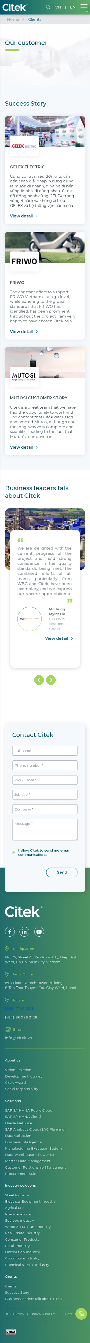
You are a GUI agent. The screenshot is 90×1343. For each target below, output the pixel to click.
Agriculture (14, 1208)
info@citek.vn (18, 1038)
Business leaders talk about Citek (33, 1299)
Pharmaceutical (18, 1214)
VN (58, 7)
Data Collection (18, 1136)
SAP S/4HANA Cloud (23, 1117)
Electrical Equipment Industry (30, 1201)
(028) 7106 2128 (19, 1008)
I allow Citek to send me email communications (43, 852)
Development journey (23, 1076)
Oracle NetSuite (18, 1123)
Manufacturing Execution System (33, 1148)
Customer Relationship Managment (35, 1167)
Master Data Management (27, 1161)
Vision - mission (18, 1070)
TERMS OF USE (73, 1314)
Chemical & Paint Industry (27, 1265)
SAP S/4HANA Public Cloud (28, 1110)
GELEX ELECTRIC (27, 167)
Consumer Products (22, 1239)
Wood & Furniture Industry (27, 1227)
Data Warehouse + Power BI (29, 1155)
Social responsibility (21, 1089)
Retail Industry (17, 1246)
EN (73, 7)
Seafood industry (19, 1220)
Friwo (17, 282)
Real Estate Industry (22, 1233)
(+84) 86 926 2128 (21, 1017)
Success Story (17, 1292)
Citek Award (15, 1083)
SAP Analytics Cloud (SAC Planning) (35, 1129)
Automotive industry (22, 1258)
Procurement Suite (21, 1174)
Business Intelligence (23, 1142)
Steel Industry (17, 1195)
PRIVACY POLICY (43, 1314)
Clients (10, 1286)
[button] (39, 680)
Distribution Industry (22, 1252)
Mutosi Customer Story (38, 398)
